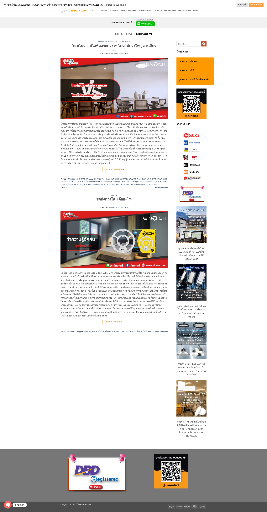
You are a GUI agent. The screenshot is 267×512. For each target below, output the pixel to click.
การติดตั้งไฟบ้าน (126, 179)
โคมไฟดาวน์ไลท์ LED (112, 42)
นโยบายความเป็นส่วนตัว (115, 5)
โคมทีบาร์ (158, 10)
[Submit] (204, 43)
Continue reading (114, 169)
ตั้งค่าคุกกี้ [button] (242, 5)
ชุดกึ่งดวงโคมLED (129, 331)
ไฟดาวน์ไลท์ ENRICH (124, 184)
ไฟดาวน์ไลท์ (110, 184)
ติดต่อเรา (197, 10)
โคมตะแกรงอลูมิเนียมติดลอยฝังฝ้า (194, 80)
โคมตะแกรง (114, 10)
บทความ (101, 42)
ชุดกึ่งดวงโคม (97, 331)
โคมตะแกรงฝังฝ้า (145, 10)
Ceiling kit (87, 331)
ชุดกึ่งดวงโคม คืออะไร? (114, 199)
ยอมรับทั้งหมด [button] (256, 5)
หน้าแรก (103, 10)
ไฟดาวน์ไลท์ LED (140, 184)
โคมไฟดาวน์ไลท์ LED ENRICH (90, 182)
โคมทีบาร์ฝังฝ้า (170, 10)
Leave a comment (161, 187)
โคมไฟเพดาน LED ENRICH (94, 184)
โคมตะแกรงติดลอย (128, 10)
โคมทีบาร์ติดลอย (184, 10)
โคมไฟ (139, 331)
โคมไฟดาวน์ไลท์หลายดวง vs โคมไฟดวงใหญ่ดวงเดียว (114, 46)
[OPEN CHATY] (8, 505)
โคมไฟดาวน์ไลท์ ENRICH (157, 179)
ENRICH (115, 179)
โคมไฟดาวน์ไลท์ (139, 179)
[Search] (93, 10)
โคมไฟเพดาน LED (75, 184)
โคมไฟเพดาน (126, 42)
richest (124, 54)
